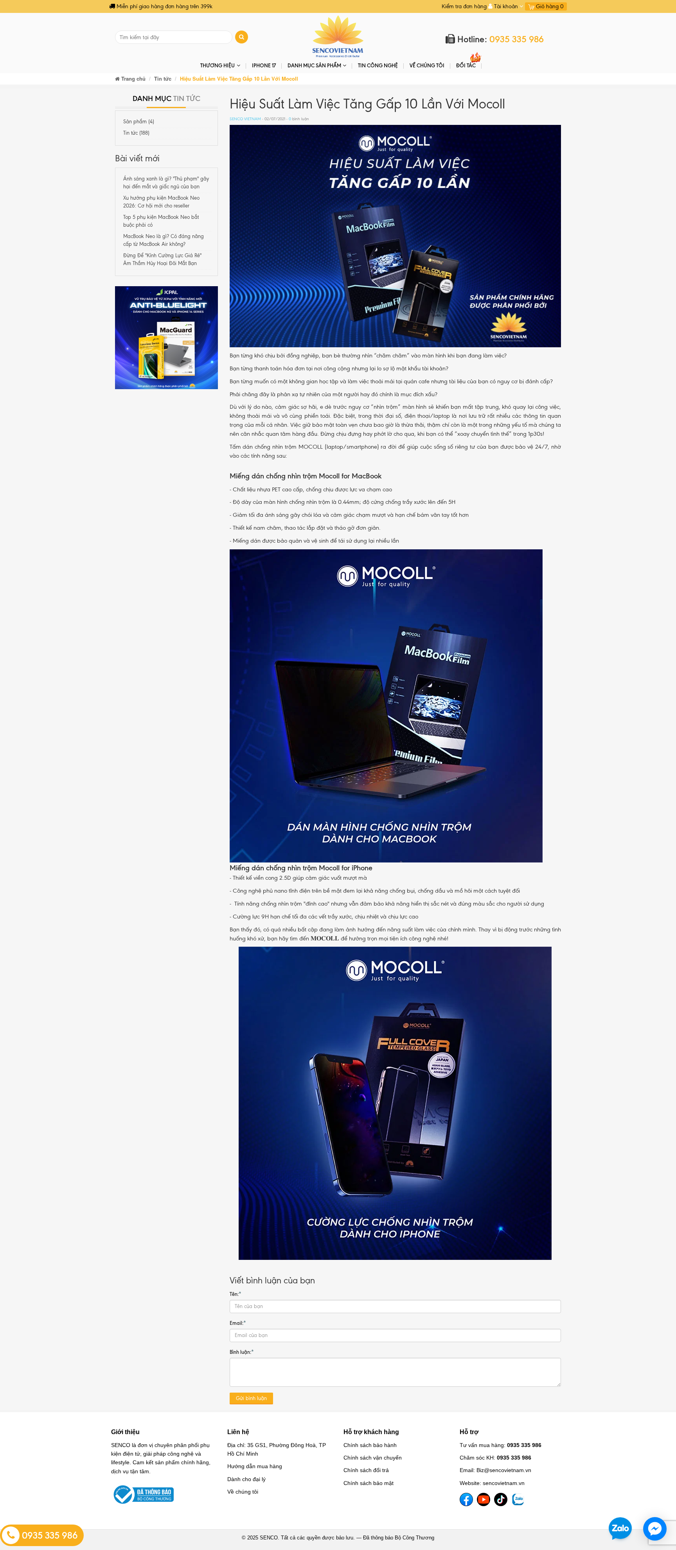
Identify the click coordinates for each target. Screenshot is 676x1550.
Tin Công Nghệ (378, 65)
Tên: (235, 1294)
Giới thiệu (125, 1432)
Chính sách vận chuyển (372, 1457)
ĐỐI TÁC (466, 65)
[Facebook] (466, 1499)
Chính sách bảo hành (370, 1445)
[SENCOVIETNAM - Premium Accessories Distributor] (338, 36)
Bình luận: (242, 1352)
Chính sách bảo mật (368, 1483)
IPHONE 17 (264, 65)
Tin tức (162, 78)
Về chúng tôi (427, 65)
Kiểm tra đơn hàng (464, 6)
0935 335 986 (49, 1535)
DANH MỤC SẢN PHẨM (314, 65)
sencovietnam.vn (504, 1483)
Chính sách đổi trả (366, 1470)
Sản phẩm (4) (138, 122)
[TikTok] (500, 1499)
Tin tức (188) (136, 133)
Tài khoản (506, 6)
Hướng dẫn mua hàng (254, 1466)
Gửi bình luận (251, 1398)
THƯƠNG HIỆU (217, 65)
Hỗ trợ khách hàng (371, 1432)
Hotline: (499, 39)
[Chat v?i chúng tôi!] (655, 1529)
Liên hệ (238, 1432)
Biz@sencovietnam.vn (503, 1470)
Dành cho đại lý (246, 1479)
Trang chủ (133, 78)
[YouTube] (483, 1499)
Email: (238, 1323)
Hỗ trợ (469, 1432)
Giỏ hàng (549, 6)
